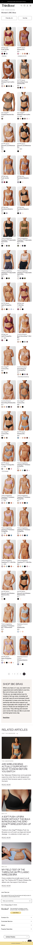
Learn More (16, 912)
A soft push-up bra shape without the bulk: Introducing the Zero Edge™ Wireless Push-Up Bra (16, 821)
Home (2, 10)
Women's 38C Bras (10, 10)
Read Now (6, 785)
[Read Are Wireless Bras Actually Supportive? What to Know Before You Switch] (16, 748)
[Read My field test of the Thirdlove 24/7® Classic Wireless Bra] (16, 853)
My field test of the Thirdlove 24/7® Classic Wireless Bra (15, 872)
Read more (6, 717)
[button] (16, 943)
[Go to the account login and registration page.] (27, 5)
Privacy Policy (8, 905)
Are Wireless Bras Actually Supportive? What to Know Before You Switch (15, 768)
